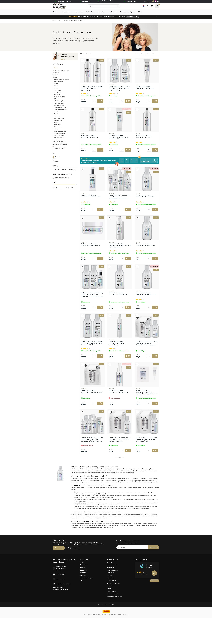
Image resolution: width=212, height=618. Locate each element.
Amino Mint (57, 116)
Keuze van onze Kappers (127, 12)
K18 (54, 146)
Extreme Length (58, 92)
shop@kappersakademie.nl (139, 525)
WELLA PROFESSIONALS (59, 148)
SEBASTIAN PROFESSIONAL (60, 144)
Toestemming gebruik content (115, 596)
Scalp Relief (57, 94)
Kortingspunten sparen (113, 564)
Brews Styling (57, 124)
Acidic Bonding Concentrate (78, 20)
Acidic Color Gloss (59, 103)
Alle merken (58, 157)
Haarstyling (78, 12)
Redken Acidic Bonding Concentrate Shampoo (122, 492)
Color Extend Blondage (60, 107)
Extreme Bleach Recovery (60, 133)
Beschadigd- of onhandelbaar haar (65, 169)
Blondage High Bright (59, 96)
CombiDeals (112, 12)
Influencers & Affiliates (113, 594)
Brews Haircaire (58, 127)
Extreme (56, 86)
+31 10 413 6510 (60, 579)
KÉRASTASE (56, 73)
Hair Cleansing (58, 120)
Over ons (109, 562)
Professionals (111, 567)
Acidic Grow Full (58, 139)
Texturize (56, 114)
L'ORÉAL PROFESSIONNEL (59, 142)
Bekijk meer (153, 580)
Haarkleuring (89, 12)
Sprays (56, 129)
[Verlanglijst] (152, 6)
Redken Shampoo (58, 137)
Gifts (139, 12)
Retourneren (110, 578)
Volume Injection (58, 81)
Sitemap (109, 588)
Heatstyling (57, 122)
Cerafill (56, 111)
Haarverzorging (66, 12)
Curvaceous (57, 88)
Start (62, 59)
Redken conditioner (59, 135)
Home (54, 20)
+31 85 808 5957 (152, 525)
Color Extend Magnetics (60, 131)
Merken (55, 12)
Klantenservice (59, 548)
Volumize (56, 98)
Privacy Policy (110, 586)
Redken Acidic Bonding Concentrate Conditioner (99, 495)
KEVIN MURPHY (56, 75)
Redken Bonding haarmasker (90, 499)
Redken (57, 159)
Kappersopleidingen (112, 570)
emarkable (125, 614)
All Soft (56, 83)
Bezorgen (109, 575)
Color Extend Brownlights (60, 109)
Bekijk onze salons (73, 548)
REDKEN (66, 20)
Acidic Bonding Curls (59, 101)
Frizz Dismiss (57, 90)
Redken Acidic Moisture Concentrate (99, 503)
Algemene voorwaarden (113, 583)
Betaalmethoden (111, 580)
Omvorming (101, 12)
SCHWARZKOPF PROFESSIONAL (61, 70)
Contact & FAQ (111, 572)
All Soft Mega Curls (59, 105)
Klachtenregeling (111, 591)
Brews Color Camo (59, 118)
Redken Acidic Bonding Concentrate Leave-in (106, 506)
